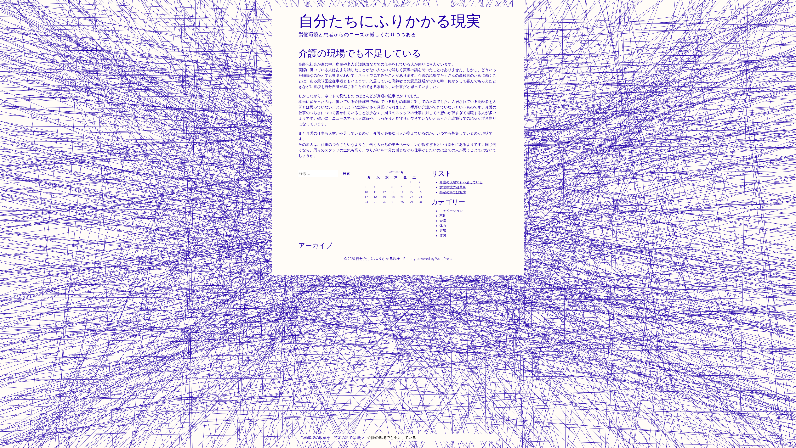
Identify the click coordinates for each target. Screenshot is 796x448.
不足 (442, 216)
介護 (442, 221)
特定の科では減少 (349, 437)
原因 (442, 236)
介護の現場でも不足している (392, 437)
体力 (442, 226)
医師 (442, 231)
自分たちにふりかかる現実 (389, 20)
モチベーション (451, 211)
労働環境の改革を (315, 437)
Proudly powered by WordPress (427, 258)
